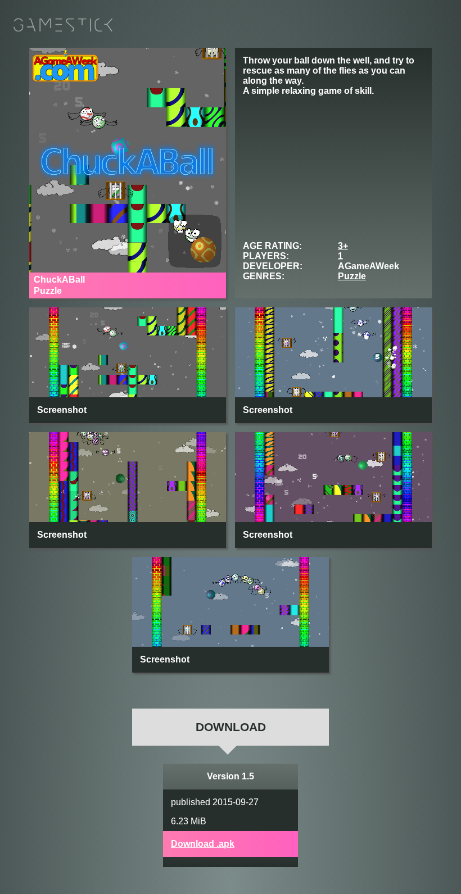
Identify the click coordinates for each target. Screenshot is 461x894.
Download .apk (202, 843)
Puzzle (352, 276)
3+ (343, 246)
